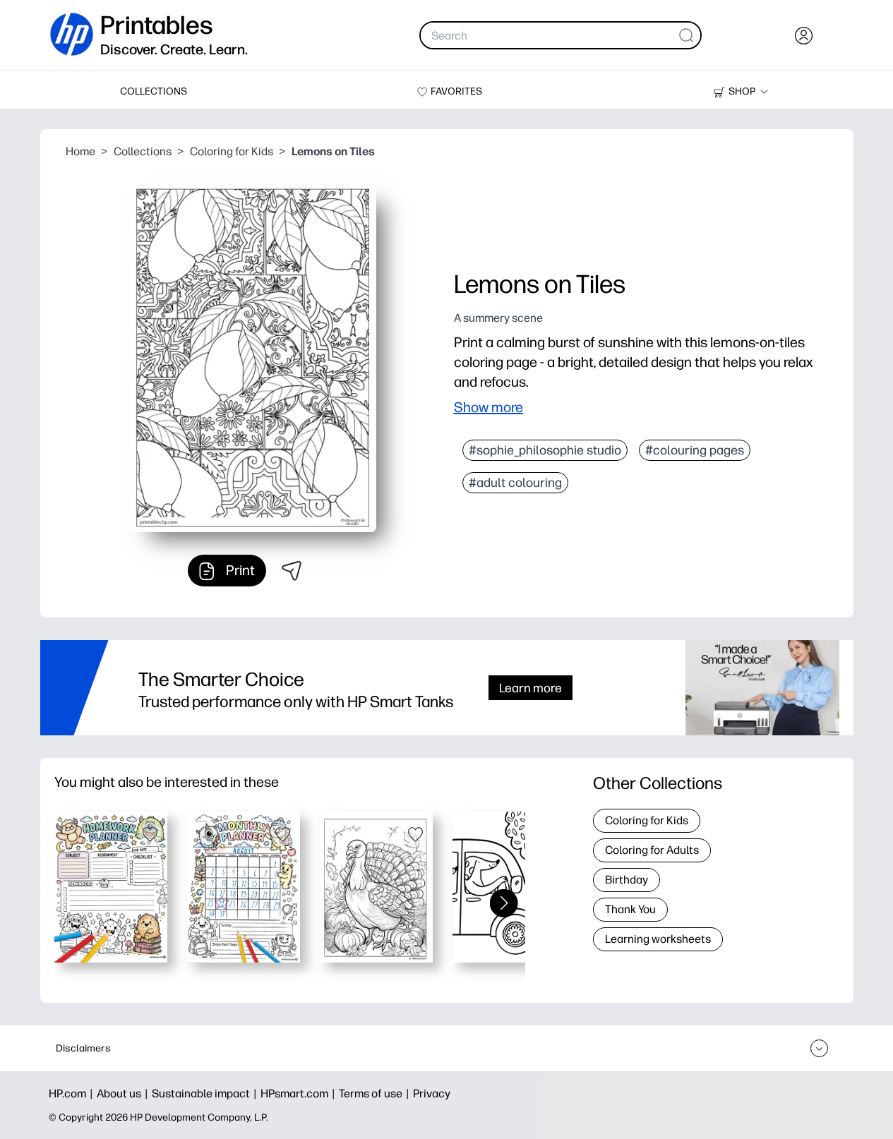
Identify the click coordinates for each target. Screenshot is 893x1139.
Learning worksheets (658, 939)
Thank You (630, 909)
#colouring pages (694, 450)
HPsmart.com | (299, 1093)
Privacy (431, 1093)
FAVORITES (456, 91)
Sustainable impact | (206, 1093)
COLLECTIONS (153, 91)
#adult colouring (515, 482)
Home (80, 151)
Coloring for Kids (231, 151)
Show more (488, 407)
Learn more (530, 687)
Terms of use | (376, 1093)
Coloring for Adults (652, 850)
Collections (143, 151)
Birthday (626, 879)
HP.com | (73, 1093)
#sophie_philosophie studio (545, 450)
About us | (124, 1093)
